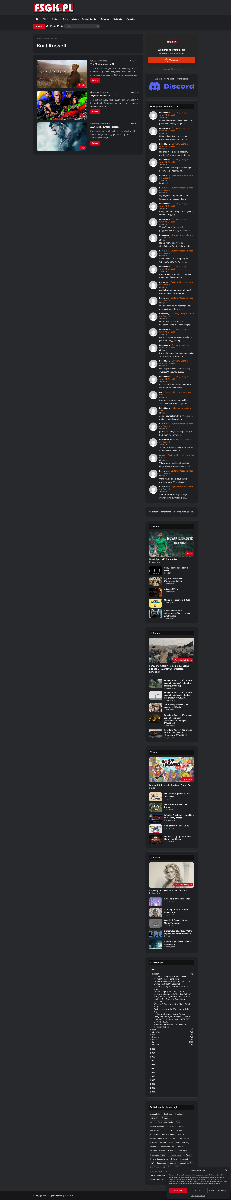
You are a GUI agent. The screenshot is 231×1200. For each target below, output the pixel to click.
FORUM (39, 26)
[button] (226, 1170)
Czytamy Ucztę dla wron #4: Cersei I (174, 113)
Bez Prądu (168, 1114)
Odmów (197, 1190)
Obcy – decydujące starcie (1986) (169, 991)
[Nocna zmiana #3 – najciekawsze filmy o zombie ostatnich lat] (155, 613)
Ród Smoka (154, 1167)
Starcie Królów (156, 1171)
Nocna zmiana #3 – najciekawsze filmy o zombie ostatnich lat (177, 613)
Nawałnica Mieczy (157, 1151)
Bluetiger (178, 1114)
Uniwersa (104, 19)
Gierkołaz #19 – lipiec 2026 (176, 826)
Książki (74, 19)
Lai (177, 1143)
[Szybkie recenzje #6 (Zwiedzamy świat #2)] (155, 581)
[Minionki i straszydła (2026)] (155, 603)
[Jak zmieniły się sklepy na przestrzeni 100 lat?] (155, 707)
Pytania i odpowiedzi (179, 1159)
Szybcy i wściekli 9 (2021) (103, 95)
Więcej (95, 80)
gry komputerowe (175, 1130)
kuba (94, 61)
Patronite (130, 19)
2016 (152, 1084)
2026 (152, 969)
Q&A (152, 1163)
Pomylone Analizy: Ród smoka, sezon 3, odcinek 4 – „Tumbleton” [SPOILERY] (178, 733)
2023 (152, 1057)
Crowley (165, 1118)
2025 (152, 1049)
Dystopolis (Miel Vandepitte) (177, 899)
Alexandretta (155, 1114)
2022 (152, 1060)
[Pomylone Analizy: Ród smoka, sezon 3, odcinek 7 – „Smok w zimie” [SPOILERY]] (155, 683)
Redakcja (117, 19)
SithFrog (95, 92)
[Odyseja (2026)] (155, 592)
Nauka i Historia (89, 19)
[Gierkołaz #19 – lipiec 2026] (155, 828)
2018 (152, 1076)
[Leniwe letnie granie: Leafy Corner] (155, 807)
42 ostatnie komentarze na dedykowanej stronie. (171, 512)
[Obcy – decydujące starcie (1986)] (155, 570)
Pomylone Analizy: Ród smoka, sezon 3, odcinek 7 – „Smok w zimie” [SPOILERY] (178, 683)
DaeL (178, 1122)
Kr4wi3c (153, 1143)
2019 (152, 1072)
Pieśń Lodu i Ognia (157, 1155)
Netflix (170, 1151)
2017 (152, 1080)
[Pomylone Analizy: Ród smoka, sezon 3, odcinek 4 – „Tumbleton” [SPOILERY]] (155, 733)
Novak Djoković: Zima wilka (163, 559)
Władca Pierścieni (157, 1179)
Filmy (45, 19)
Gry (64, 19)
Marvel (180, 1147)
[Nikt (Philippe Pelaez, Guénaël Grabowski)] (155, 944)
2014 (152, 1092)
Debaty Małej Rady (157, 1126)
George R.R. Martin (176, 1126)
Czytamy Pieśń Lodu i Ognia (161, 1122)
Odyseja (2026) (171, 589)
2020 (152, 1068)
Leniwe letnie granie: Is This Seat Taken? (172, 994)
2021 (152, 1064)
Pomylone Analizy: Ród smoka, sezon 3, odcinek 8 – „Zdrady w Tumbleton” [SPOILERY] (169, 669)
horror (172, 1138)
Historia (181, 1134)
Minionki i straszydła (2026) (177, 600)
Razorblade (161, 1163)
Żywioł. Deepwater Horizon (104, 127)
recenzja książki (186, 1163)
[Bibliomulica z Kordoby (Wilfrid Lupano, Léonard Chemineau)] (155, 934)
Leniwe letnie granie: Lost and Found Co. (170, 785)
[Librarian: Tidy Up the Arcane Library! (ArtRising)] (155, 839)
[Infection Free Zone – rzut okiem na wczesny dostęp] (155, 818)
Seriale (55, 19)
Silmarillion (167, 1167)
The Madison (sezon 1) (102, 64)
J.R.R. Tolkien (183, 1138)
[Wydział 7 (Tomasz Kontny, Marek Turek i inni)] (155, 923)
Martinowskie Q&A (167, 1147)
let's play (185, 1143)
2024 (152, 1053)
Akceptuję (177, 1190)
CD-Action (154, 1118)
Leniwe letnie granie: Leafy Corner (169, 1014)
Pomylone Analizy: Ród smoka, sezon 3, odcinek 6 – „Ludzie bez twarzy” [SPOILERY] (178, 695)
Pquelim (189, 1155)
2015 (152, 1088)
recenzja (173, 1163)
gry (163, 1130)
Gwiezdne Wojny (168, 1134)
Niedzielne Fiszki (183, 1151)
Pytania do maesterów (159, 1159)
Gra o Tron (154, 1130)
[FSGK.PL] (53, 7)
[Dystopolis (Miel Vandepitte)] (155, 901)
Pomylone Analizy (175, 1155)
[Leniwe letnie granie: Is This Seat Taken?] (155, 796)
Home (42, 38)
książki (163, 1143)
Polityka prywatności (198, 1196)
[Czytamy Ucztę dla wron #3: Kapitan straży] (155, 912)
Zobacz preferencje (217, 1190)
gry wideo (154, 1134)
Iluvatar (162, 455)
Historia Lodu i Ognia (158, 1138)
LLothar (153, 1147)
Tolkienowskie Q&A (157, 1175)
